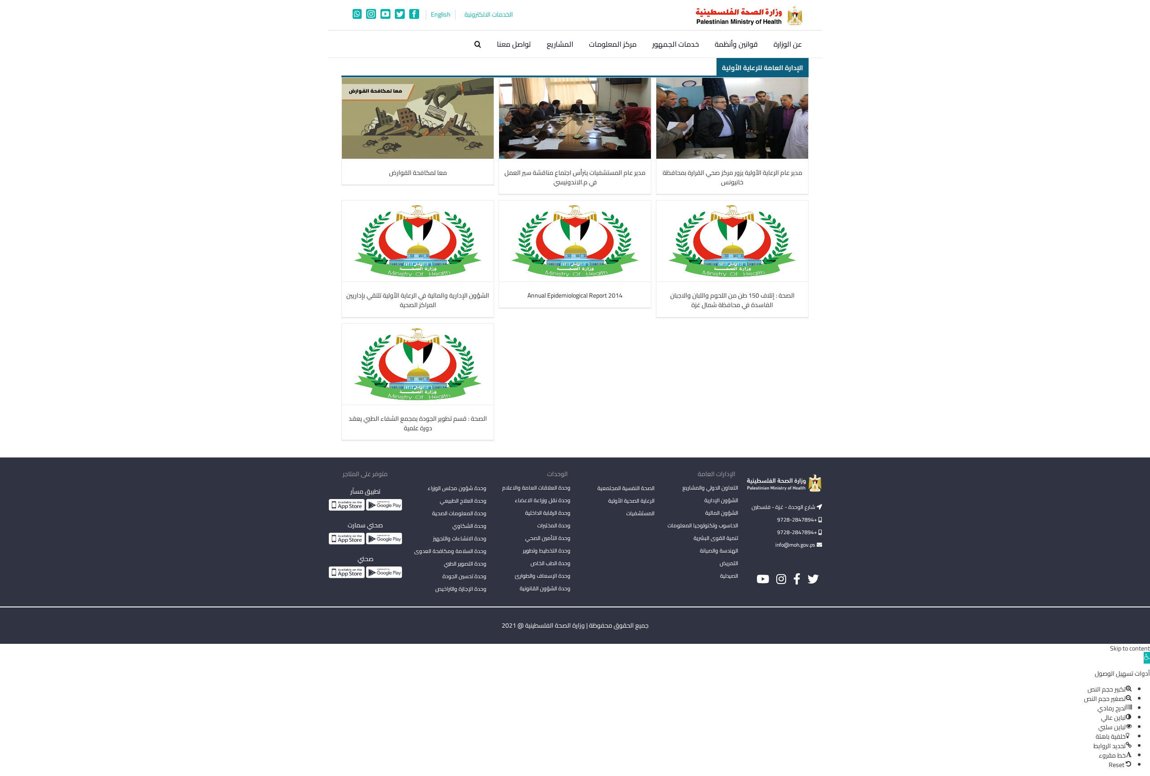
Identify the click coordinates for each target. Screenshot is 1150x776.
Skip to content (1130, 648)
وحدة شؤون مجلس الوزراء (457, 488)
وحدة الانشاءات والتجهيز (460, 538)
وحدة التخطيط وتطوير (547, 550)
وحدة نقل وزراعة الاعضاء (543, 500)
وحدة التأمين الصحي (548, 538)
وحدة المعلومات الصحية (459, 513)
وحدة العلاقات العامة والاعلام (536, 487)
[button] (477, 44)
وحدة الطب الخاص (551, 563)
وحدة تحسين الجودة (464, 576)
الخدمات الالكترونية (488, 15)
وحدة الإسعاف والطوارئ (543, 576)
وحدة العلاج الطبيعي (463, 500)
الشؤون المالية (721, 513)
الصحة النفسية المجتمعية (626, 488)
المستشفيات (640, 513)
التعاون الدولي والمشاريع (710, 487)
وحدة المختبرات (554, 525)
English (441, 14)
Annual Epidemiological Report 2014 (575, 295)
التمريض (729, 563)
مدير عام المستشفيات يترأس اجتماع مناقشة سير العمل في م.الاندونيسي (575, 177)
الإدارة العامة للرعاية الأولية (762, 67)
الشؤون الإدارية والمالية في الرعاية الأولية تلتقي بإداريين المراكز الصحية (417, 300)
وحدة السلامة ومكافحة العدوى (450, 551)
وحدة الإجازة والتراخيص (461, 589)
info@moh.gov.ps (796, 545)
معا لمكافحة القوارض (418, 172)
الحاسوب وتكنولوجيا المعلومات (703, 525)
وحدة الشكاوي (469, 526)
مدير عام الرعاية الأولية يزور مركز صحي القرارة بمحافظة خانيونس (732, 177)
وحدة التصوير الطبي (465, 563)
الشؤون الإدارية (721, 500)
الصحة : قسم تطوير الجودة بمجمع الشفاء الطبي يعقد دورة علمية (418, 423)
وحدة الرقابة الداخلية (548, 513)
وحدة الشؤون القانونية (545, 588)
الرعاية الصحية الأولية (631, 500)
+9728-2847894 (797, 519)
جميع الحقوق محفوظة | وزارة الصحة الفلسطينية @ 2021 (575, 625)
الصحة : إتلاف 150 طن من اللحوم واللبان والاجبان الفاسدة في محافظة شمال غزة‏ (732, 300)
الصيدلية (729, 576)
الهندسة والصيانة (719, 550)
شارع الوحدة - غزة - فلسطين (784, 507)
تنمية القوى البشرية (716, 538)
